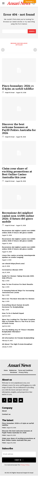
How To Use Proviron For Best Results (17, 284)
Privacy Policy (24, 465)
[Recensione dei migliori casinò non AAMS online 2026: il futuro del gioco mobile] (19, 197)
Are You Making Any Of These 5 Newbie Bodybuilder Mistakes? (18, 331)
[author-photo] (3, 92)
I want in (17, 460)
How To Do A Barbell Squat (13, 313)
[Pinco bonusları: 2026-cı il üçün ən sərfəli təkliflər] (19, 70)
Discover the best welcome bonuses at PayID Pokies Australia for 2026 (19, 128)
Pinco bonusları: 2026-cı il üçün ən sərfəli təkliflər (18, 87)
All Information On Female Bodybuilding (18, 338)
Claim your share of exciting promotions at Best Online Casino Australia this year (17, 173)
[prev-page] (3, 50)
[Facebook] (4, 400)
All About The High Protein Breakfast (17, 344)
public (4, 427)
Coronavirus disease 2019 (12, 270)
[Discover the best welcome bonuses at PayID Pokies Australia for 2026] (19, 109)
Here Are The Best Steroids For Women (18, 299)
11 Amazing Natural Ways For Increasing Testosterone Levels (18, 291)
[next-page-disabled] (35, 50)
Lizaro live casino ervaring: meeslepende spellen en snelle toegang (18, 256)
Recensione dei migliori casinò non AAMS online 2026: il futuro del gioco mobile (18, 217)
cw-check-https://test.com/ (13, 263)
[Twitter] (15, 400)
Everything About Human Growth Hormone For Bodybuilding (15, 306)
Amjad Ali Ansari (9, 92)
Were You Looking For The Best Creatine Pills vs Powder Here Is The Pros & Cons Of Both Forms (18, 321)
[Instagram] (9, 400)
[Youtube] (21, 400)
